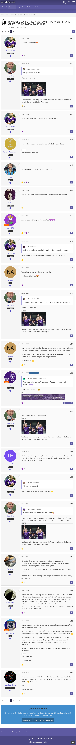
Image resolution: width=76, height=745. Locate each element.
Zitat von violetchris (32, 69)
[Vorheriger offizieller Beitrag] (68, 403)
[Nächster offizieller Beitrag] (71, 403)
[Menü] (73, 2)
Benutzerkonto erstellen (44, 720)
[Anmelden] (69, 2)
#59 (71, 621)
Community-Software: (38, 739)
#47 (71, 216)
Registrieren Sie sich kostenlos (56, 713)
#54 (71, 452)
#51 (71, 344)
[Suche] (64, 2)
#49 (71, 268)
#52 (71, 373)
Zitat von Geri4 (31, 247)
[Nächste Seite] (19, 31)
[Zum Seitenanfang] (73, 742)
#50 (71, 293)
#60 (71, 673)
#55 (71, 477)
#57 (71, 557)
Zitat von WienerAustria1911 (36, 379)
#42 (71, 64)
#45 (71, 165)
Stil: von (38, 742)
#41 (71, 38)
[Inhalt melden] (71, 55)
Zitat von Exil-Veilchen (33, 299)
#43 (71, 114)
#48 (71, 241)
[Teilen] (73, 31)
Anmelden (27, 720)
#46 (71, 190)
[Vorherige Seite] (2, 31)
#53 (71, 411)
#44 (71, 140)
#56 (71, 504)
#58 (71, 590)
